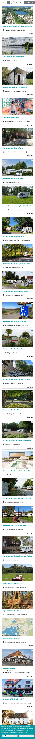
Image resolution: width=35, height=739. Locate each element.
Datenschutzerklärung (19, 730)
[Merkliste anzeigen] (12, 2)
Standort (18, 2)
